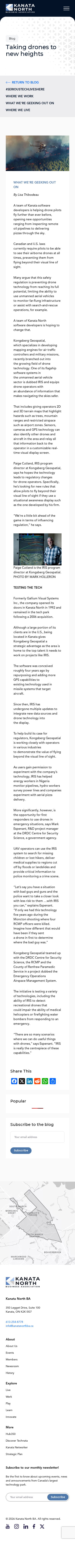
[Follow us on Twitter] (42, 1526)
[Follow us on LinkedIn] (25, 1526)
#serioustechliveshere (25, 89)
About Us (11, 1346)
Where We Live (18, 110)
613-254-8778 (14, 1322)
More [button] (9, 1427)
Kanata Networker (17, 1447)
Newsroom (12, 1366)
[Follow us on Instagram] (16, 1526)
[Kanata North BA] (20, 8)
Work (9, 1396)
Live (8, 1390)
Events (10, 1352)
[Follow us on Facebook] (34, 1526)
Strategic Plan (14, 1454)
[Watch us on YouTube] (8, 1526)
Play (8, 1403)
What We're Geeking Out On (30, 103)
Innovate (11, 1417)
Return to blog (25, 82)
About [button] (10, 1339)
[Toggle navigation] (66, 8)
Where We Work (19, 96)
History (10, 1373)
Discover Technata (17, 1440)
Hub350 (11, 1434)
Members (12, 1359)
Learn (9, 1410)
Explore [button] (11, 1383)
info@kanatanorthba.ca (19, 1326)
